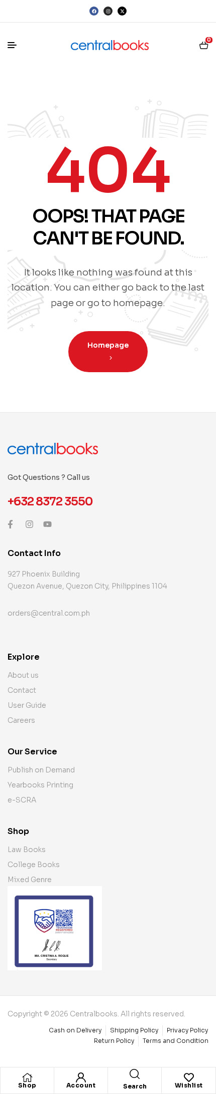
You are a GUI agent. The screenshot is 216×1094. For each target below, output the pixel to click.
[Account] (81, 1077)
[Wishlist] (189, 1077)
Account (81, 1085)
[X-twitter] (122, 11)
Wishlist (189, 1085)
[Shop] (27, 1077)
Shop (27, 1085)
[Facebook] (93, 11)
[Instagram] (108, 11)
